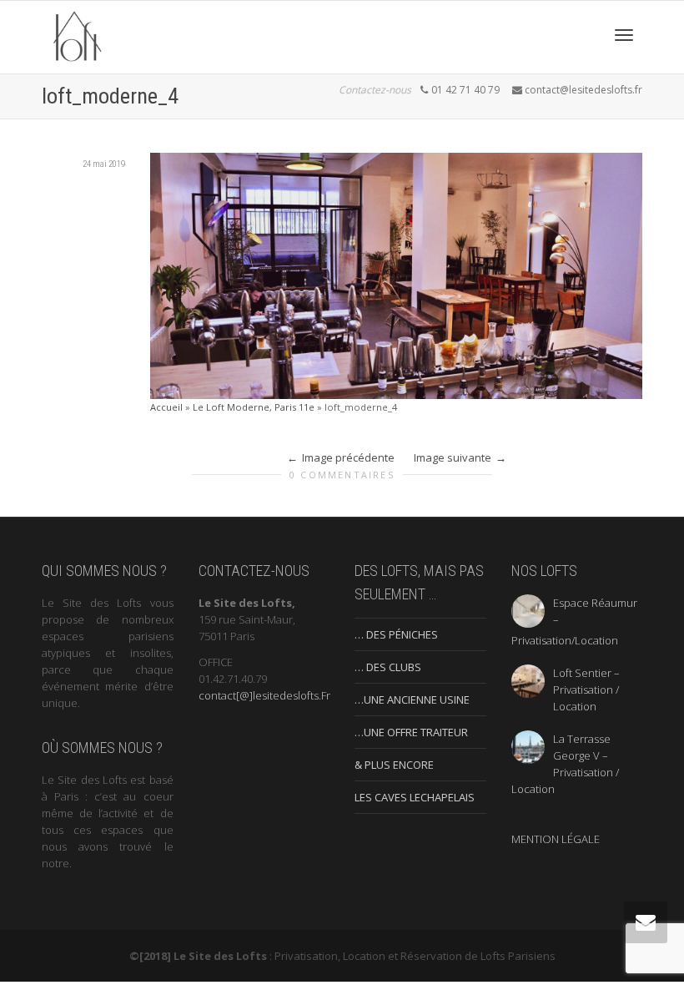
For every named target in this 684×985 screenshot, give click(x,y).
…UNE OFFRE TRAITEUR (411, 732)
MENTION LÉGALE (555, 838)
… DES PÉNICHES (396, 634)
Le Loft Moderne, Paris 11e (253, 407)
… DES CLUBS (388, 666)
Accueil (166, 407)
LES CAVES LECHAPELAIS (415, 797)
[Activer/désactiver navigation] (624, 35)
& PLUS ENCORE (394, 764)
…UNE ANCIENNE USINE (412, 699)
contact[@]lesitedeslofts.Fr (264, 695)
